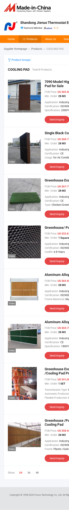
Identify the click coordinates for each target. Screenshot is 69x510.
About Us (50, 39)
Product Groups (20, 60)
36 (28, 472)
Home (11, 39)
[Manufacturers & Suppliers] (28, 7)
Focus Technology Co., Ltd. (48, 494)
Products (31, 39)
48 (37, 472)
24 (20, 472)
